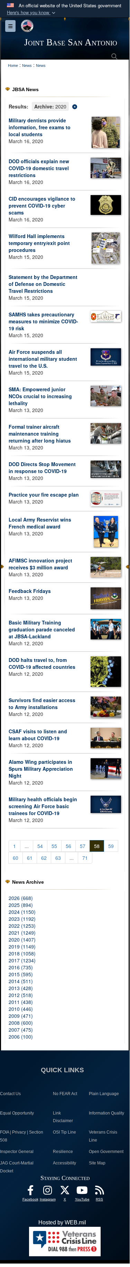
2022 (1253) (22, 925)
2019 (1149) (22, 946)
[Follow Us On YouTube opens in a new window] (82, 1192)
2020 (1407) (22, 939)
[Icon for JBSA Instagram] (47, 1192)
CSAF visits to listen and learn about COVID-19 (38, 735)
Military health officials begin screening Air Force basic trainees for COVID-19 (43, 806)
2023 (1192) (22, 918)
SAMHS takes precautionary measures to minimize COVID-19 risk (43, 321)
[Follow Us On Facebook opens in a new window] (30, 1192)
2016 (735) (21, 967)
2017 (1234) (22, 960)
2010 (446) (21, 1008)
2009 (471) (21, 1015)
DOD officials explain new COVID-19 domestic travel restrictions (39, 168)
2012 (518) (21, 994)
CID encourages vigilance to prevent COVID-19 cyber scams (42, 205)
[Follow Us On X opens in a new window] (65, 1192)
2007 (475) (21, 1029)
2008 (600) (21, 1022)
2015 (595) (21, 974)
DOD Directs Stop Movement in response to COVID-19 (42, 467)
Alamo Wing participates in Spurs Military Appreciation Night (41, 768)
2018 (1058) (22, 953)
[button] (32, 12)
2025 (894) (21, 904)
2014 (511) (21, 981)
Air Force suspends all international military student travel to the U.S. (43, 358)
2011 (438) (21, 1001)
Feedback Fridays (30, 590)
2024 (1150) (22, 911)
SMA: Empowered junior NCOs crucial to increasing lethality (40, 396)
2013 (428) (21, 988)
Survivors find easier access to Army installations (42, 703)
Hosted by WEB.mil (62, 1222)
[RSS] (99, 1192)
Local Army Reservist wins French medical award (40, 523)
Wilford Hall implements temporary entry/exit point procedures (39, 243)
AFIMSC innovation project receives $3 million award (40, 564)
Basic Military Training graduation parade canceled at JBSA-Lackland (42, 629)
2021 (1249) (22, 932)
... (27, 845)
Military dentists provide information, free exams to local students (40, 127)
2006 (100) (21, 1036)
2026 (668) (21, 897)
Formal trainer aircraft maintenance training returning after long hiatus (40, 433)
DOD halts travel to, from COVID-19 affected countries (42, 663)
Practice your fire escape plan (44, 494)
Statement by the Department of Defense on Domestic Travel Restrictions (43, 283)
